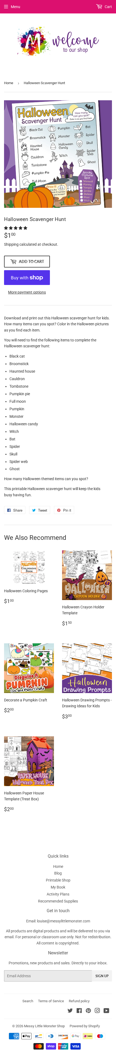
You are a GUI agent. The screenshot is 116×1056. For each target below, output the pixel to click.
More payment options (27, 292)
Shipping (11, 244)
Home (8, 83)
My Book (58, 887)
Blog (58, 873)
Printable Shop (58, 880)
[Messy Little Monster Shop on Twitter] (70, 1011)
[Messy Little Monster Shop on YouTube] (106, 1011)
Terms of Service (51, 1001)
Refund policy (79, 1001)
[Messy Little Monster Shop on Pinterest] (88, 1011)
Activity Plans (58, 894)
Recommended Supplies (58, 901)
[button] (16, 228)
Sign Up (101, 976)
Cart (108, 7)
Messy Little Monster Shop (44, 1026)
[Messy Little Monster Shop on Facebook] (79, 1011)
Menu (15, 7)
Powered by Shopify (85, 1026)
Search (27, 1001)
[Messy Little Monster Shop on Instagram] (97, 1011)
